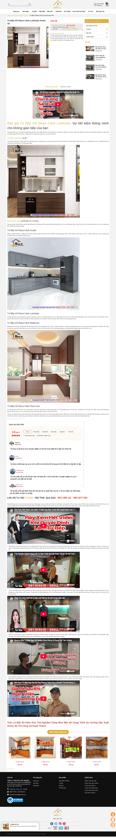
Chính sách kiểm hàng (91, 788)
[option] (19, 751)
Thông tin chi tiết (51, 87)
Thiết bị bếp (62, 788)
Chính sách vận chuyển (91, 783)
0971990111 (74, 29)
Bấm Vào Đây (71, 25)
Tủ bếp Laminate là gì (56, 33)
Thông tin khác (65, 87)
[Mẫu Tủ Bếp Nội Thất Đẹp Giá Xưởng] (58, 4)
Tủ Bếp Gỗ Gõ (19, 761)
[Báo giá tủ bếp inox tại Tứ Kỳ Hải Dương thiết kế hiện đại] (90, 67)
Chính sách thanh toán (91, 790)
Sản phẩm (36, 785)
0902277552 (66, 29)
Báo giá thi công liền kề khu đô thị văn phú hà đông (100, 76)
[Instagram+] (60, 824)
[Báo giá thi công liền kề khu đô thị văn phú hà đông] (90, 76)
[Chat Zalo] (113, 825)
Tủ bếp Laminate (14, 138)
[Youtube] (64, 824)
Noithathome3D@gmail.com (18, 794)
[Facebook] (51, 824)
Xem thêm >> (11, 769)
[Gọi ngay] (113, 814)
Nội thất (61, 785)
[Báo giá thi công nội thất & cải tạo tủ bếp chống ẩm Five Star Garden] (90, 48)
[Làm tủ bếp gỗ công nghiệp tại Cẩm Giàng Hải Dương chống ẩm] (90, 58)
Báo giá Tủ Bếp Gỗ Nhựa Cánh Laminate (38, 123)
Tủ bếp (61, 783)
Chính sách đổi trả (90, 785)
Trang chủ (36, 781)
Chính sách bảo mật (90, 781)
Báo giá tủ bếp (13, 221)
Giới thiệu (36, 783)
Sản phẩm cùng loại (58, 732)
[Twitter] (55, 824)
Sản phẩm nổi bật (64, 781)
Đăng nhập (100, 3)
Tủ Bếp (29, 497)
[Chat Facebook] (113, 819)
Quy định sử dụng (90, 792)
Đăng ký (99, 5)
